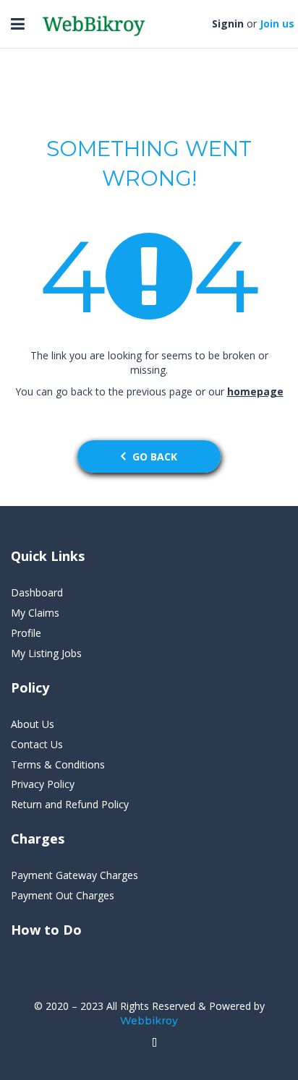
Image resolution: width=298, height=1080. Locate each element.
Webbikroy (149, 1020)
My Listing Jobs (46, 653)
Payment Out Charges (62, 895)
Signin (228, 23)
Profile (26, 633)
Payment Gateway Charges (74, 875)
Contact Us (37, 744)
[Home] (154, 1043)
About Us (32, 724)
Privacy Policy (42, 784)
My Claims (35, 613)
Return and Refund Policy (70, 804)
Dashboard (37, 592)
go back (154, 456)
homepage (255, 391)
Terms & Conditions (58, 764)
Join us (277, 23)
